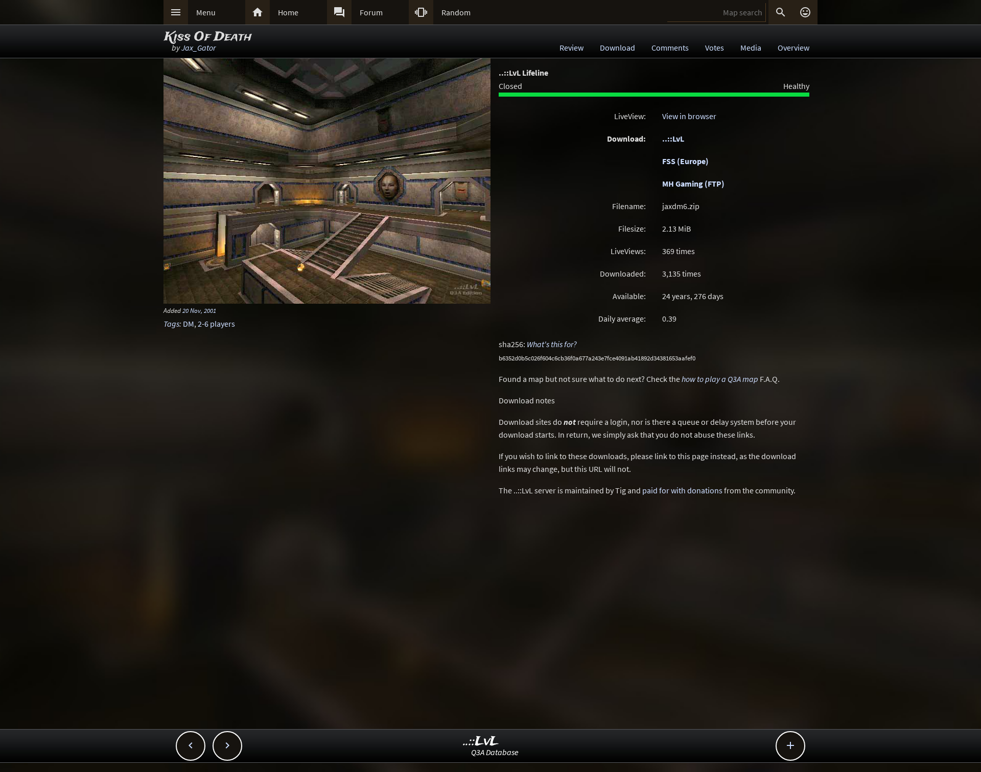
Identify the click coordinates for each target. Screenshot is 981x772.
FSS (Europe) (685, 161)
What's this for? (552, 344)
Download (617, 47)
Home (288, 12)
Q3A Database (495, 752)
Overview (793, 47)
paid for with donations (682, 490)
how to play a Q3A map (720, 379)
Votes (714, 47)
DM (188, 324)
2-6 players (216, 324)
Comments (670, 47)
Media (750, 47)
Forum (371, 12)
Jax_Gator (198, 47)
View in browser (689, 116)
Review (571, 47)
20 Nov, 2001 (199, 310)
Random (456, 12)
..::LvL (673, 138)
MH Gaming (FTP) (693, 183)
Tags (171, 324)
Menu (206, 12)
